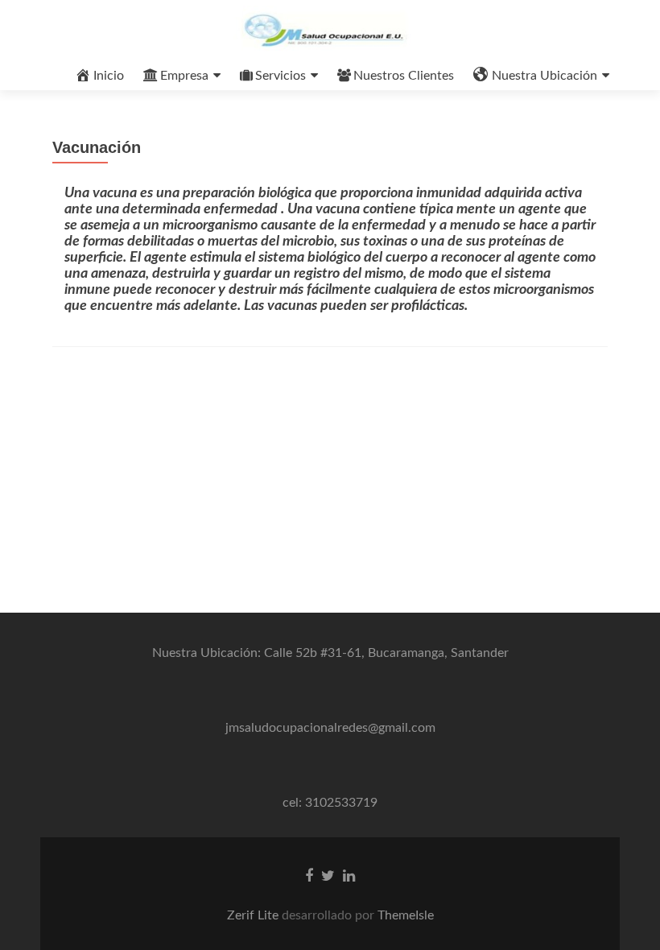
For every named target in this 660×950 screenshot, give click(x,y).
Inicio (108, 75)
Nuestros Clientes (403, 75)
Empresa (184, 75)
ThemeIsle (405, 915)
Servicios (280, 75)
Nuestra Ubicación (544, 75)
